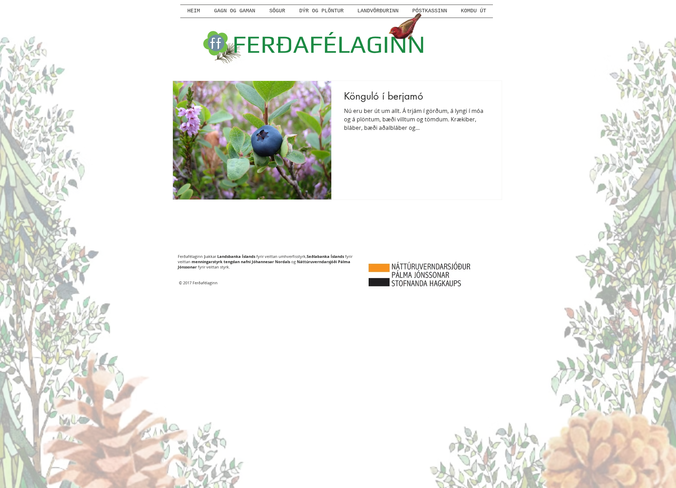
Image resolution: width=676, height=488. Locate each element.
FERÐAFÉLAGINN (328, 44)
